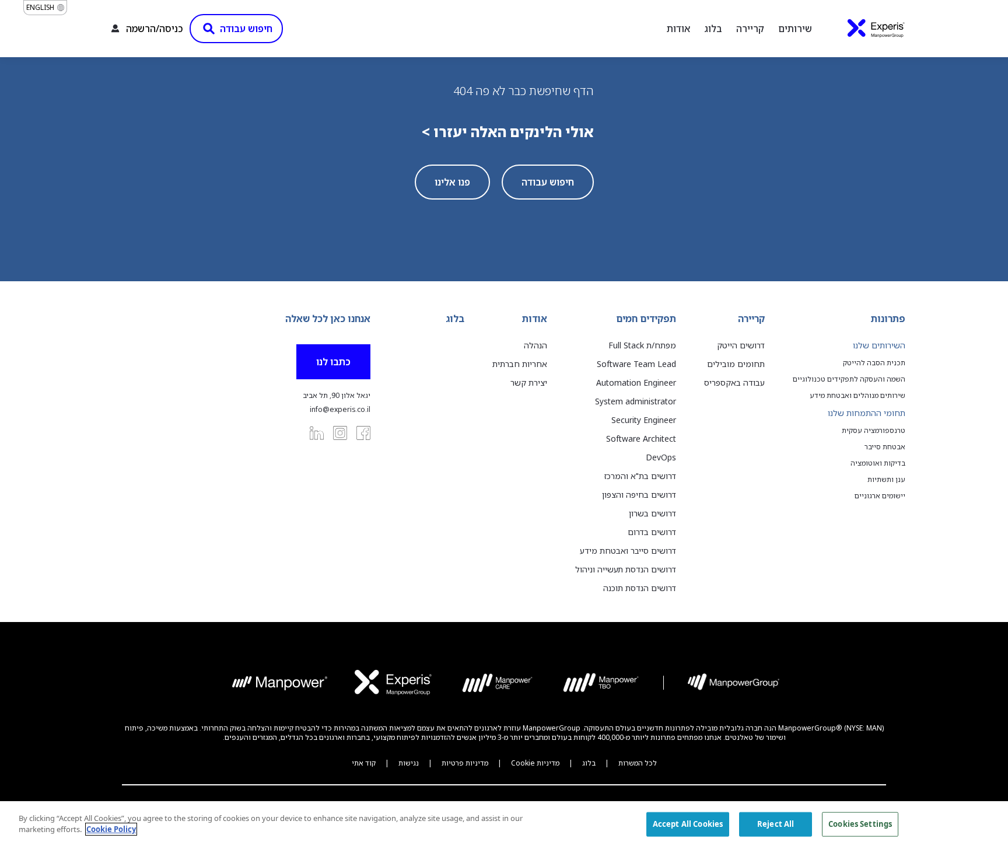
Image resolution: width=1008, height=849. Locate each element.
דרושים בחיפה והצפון (639, 494)
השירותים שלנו (879, 345)
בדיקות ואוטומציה (877, 463)
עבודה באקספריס (734, 382)
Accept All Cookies (688, 824)
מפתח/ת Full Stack (642, 345)
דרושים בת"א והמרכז (640, 475)
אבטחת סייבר (884, 447)
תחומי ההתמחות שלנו (866, 412)
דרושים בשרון (652, 513)
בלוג (713, 28)
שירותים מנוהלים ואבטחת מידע (857, 395)
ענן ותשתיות (886, 479)
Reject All (775, 824)
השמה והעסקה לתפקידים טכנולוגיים (849, 379)
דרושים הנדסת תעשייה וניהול (625, 569)
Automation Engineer (636, 382)
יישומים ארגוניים (880, 496)
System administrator (635, 401)
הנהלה (535, 345)
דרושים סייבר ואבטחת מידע (628, 550)
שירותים (795, 28)
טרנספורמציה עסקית (873, 430)
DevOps (661, 457)
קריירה (750, 28)
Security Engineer (643, 419)
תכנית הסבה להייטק (874, 363)
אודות (678, 28)
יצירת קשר (528, 382)
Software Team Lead (636, 363)
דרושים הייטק (741, 345)
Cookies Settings (860, 824)
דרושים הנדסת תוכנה (639, 587)
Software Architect (641, 438)
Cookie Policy (111, 829)
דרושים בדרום (652, 531)
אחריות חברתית (519, 363)
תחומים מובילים (736, 363)
